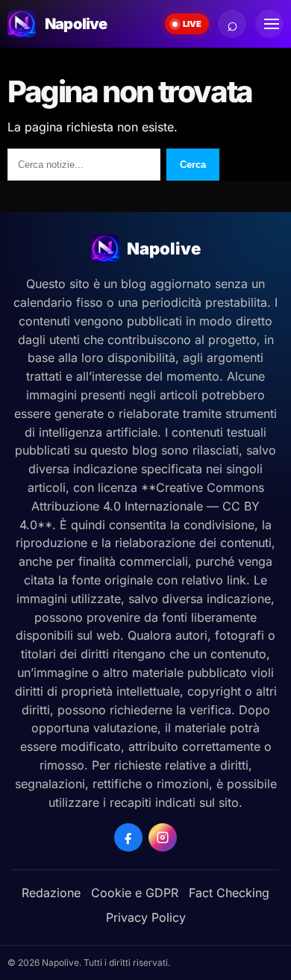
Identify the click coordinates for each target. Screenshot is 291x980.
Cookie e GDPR (134, 892)
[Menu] (269, 24)
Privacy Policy (146, 917)
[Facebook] (128, 837)
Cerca (193, 164)
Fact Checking (229, 892)
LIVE (192, 24)
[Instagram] (162, 837)
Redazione (51, 892)
